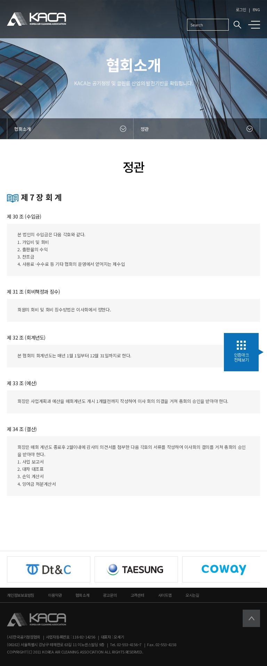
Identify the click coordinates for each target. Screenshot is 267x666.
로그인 (241, 9)
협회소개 (82, 595)
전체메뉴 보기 (255, 25)
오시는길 (192, 595)
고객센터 (137, 595)
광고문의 (109, 595)
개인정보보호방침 (20, 595)
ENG (256, 9)
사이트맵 (165, 595)
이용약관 (55, 595)
